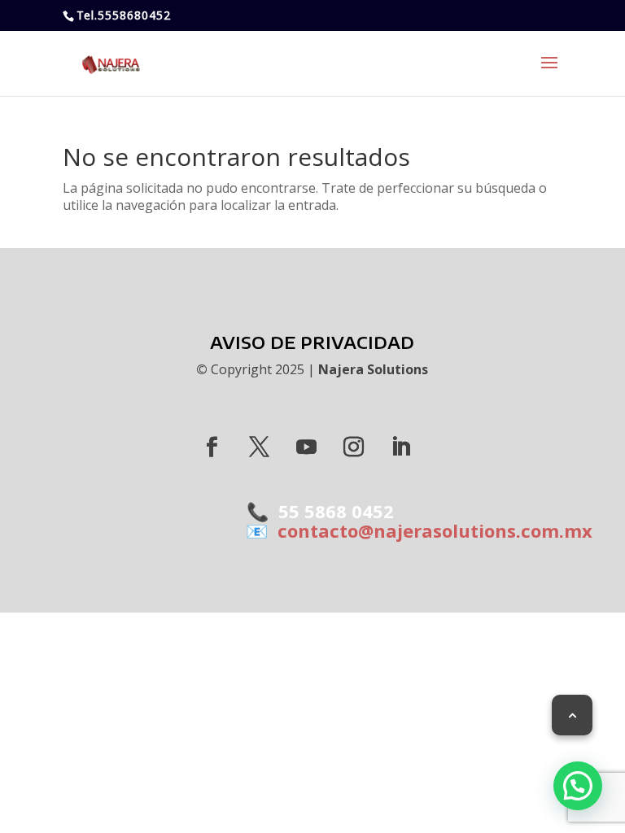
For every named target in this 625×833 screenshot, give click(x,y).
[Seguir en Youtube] (306, 447)
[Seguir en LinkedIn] (401, 447)
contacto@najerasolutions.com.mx (430, 530)
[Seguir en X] (259, 447)
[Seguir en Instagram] (354, 447)
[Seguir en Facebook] (212, 447)
